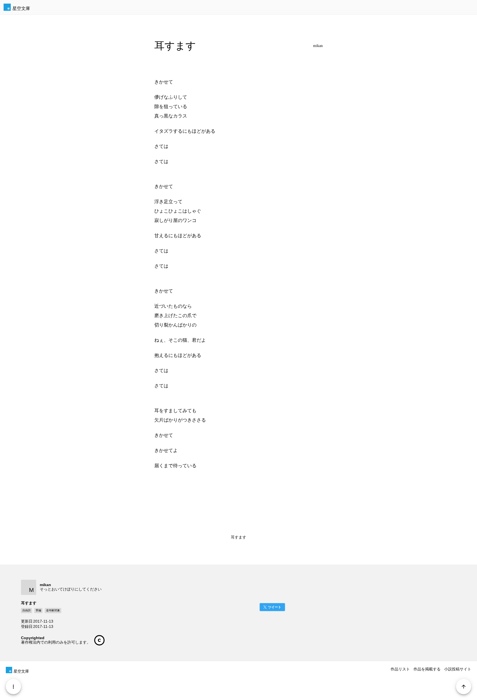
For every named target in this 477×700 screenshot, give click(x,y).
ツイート (274, 607)
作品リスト (400, 669)
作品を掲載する (427, 669)
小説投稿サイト (457, 669)
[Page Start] (463, 686)
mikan (318, 46)
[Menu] (13, 686)
